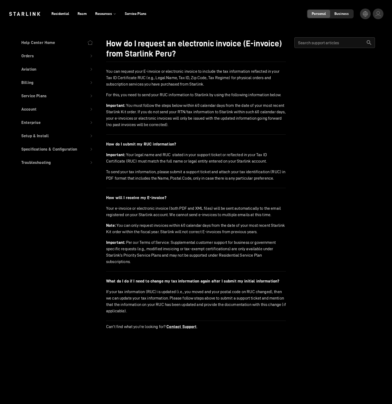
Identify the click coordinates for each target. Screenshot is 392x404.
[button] (57, 56)
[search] (369, 42)
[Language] (365, 14)
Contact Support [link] (181, 327)
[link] (25, 14)
